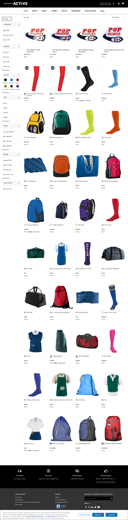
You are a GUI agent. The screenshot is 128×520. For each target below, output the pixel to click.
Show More (6, 70)
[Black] (5, 79)
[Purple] (17, 86)
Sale (102, 11)
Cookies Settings (85, 514)
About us (57, 497)
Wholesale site (105, 4)
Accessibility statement (61, 502)
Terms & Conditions (60, 499)
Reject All (98, 514)
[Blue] (11, 79)
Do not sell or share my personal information (28, 502)
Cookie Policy (40, 516)
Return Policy (19, 504)
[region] (64, 515)
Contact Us (18, 497)
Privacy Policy (19, 499)
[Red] (17, 79)
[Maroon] (11, 86)
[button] (12, 24)
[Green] (5, 86)
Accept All (111, 514)
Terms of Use (51, 516)
